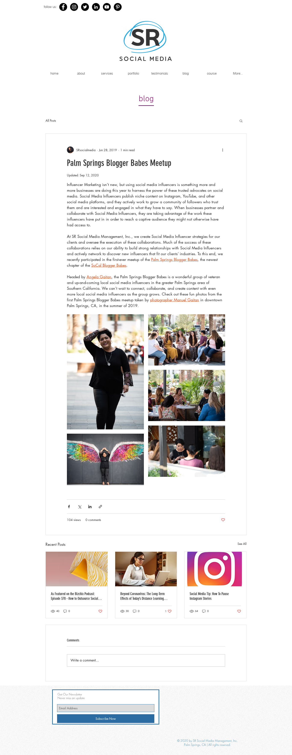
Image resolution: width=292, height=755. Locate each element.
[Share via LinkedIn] (90, 507)
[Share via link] (100, 507)
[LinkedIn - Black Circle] (96, 7)
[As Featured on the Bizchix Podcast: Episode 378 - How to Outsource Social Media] (77, 569)
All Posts (51, 121)
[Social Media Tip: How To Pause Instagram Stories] (215, 569)
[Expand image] (105, 371)
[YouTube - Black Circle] (107, 7)
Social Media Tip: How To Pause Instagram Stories (209, 596)
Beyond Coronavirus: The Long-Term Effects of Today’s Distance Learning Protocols (142, 596)
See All (241, 544)
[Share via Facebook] (69, 507)
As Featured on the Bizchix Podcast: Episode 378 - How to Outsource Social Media (74, 596)
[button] (241, 120)
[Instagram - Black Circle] (74, 7)
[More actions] (222, 149)
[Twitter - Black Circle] (85, 7)
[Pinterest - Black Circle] (118, 7)
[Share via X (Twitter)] (79, 507)
